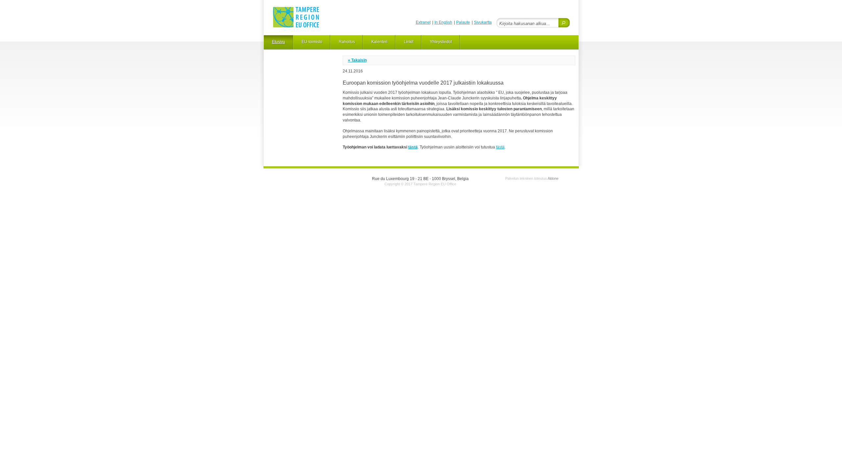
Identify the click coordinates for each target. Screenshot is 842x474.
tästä (413, 147)
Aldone (553, 178)
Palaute (463, 22)
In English (443, 22)
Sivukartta (483, 22)
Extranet (423, 22)
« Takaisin (357, 60)
